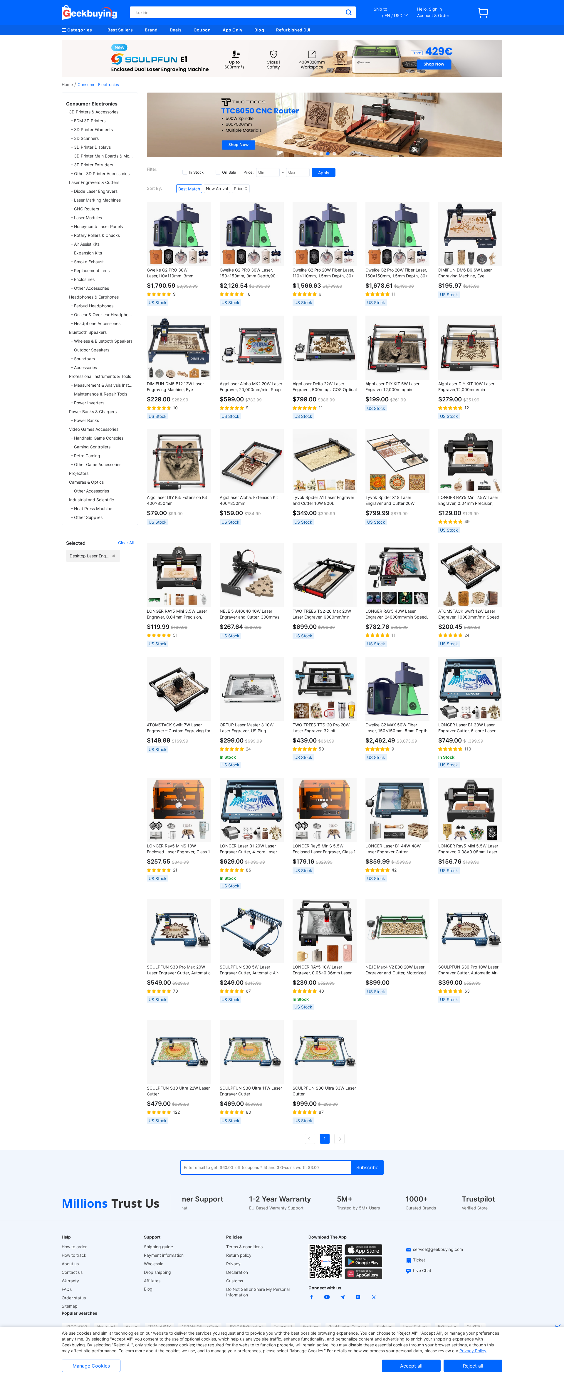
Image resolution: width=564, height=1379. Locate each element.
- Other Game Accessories (96, 464)
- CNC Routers (85, 208)
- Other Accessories (90, 288)
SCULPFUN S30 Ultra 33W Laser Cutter (324, 1090)
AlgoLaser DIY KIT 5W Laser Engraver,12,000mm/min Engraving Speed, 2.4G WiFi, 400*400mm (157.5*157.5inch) (395, 387)
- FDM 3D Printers (88, 120)
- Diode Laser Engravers (94, 191)
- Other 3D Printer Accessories (100, 173)
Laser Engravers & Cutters (94, 182)
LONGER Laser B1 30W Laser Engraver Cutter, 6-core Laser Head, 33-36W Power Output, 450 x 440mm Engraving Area (467, 728)
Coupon (202, 29)
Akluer (131, 1326)
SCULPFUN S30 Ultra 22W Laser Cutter (178, 1090)
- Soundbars (83, 358)
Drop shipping (157, 1272)
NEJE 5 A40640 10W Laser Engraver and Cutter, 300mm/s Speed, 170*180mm (249, 614)
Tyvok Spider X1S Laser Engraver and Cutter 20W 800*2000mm (389, 500)
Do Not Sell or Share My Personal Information (258, 1292)
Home (67, 84)
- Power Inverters (87, 402)
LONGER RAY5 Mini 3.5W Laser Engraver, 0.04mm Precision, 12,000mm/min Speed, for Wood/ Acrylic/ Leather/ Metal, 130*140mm (179, 614)
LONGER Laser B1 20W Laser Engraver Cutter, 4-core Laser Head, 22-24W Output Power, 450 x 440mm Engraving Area (249, 849)
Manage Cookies (91, 1366)
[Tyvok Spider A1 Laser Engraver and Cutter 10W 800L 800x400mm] (325, 461)
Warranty (70, 1280)
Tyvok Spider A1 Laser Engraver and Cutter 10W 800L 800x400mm (323, 500)
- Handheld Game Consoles (97, 437)
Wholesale (153, 1263)
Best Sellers (120, 29)
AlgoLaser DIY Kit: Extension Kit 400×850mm (177, 500)
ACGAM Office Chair (200, 1326)
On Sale (229, 172)
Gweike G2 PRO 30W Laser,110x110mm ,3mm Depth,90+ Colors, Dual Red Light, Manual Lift (174, 273)
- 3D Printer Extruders (92, 164)
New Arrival (217, 188)
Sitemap (70, 1305)
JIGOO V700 (76, 1326)
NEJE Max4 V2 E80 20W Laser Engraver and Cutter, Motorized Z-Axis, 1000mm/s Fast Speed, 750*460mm (395, 970)
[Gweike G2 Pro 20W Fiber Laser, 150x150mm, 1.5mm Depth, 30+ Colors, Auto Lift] (397, 234)
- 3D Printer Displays (91, 147)
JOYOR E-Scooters (246, 1326)
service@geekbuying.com (438, 1249)
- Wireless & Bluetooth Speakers (101, 341)
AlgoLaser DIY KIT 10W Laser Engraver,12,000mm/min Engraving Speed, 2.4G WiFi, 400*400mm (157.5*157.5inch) (468, 387)
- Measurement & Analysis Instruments (102, 385)
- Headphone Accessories (95, 323)
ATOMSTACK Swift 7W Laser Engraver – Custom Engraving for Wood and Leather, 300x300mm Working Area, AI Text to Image (178, 728)
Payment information (164, 1255)
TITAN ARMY (159, 1326)
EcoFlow (310, 1326)
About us (70, 1263)
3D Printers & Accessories (93, 111)
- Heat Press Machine (91, 508)
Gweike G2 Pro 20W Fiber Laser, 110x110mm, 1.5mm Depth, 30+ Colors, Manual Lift (323, 273)
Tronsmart (283, 1326)
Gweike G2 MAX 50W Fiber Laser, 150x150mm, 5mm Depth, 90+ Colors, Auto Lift (397, 728)
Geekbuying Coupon (347, 1326)
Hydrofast (106, 1326)
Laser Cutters (415, 1326)
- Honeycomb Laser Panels (97, 226)
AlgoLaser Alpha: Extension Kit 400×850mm (249, 500)
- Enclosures (83, 279)
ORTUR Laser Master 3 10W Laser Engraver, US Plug (246, 727)
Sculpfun (384, 1326)
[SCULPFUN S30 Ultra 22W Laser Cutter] (179, 1052)
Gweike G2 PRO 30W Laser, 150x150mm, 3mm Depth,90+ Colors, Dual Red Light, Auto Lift (250, 273)
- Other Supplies (87, 517)
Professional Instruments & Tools (100, 376)
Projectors (78, 473)
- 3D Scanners (85, 138)
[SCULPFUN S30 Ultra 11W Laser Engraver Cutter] (252, 1052)
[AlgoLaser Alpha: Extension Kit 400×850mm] (252, 461)
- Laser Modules (86, 217)
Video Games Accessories (93, 429)
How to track (74, 1255)
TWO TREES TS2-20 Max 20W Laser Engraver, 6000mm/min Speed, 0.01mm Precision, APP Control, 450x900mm (322, 614)
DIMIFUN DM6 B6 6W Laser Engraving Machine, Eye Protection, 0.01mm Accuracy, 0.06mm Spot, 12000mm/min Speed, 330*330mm (467, 273)
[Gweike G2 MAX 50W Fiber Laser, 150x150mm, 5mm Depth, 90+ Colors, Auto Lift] (397, 689)
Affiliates (152, 1280)
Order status (74, 1297)
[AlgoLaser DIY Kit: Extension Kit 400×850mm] (179, 461)
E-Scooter (447, 1326)
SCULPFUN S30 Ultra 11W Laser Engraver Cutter (251, 1090)
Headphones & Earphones (94, 296)
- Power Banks (85, 420)
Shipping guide (158, 1246)
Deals (176, 29)
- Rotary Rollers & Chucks (95, 235)
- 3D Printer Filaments (92, 129)
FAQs (67, 1289)
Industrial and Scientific (91, 499)
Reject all (473, 1366)
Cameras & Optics (86, 482)
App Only (232, 29)
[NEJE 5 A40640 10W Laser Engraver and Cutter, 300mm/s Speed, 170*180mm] (252, 575)
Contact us (72, 1272)
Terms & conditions (244, 1246)
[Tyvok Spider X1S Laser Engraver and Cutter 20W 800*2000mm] (397, 461)
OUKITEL (475, 1326)
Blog (259, 29)
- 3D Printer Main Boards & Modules (102, 155)
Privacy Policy (472, 1350)
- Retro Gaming (85, 455)
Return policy (238, 1255)
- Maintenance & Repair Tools (99, 393)
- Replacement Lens (90, 270)
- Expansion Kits (86, 252)
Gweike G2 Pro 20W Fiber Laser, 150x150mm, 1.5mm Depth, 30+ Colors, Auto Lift (396, 273)
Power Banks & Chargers (93, 411)
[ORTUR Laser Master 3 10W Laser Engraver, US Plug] (252, 689)
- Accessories (84, 367)
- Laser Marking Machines (96, 199)
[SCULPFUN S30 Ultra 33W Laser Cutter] (325, 1052)
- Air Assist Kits (85, 244)
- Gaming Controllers (90, 446)
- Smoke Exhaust (87, 261)
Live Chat (422, 1270)
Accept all (411, 1366)
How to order (74, 1246)
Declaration (237, 1272)
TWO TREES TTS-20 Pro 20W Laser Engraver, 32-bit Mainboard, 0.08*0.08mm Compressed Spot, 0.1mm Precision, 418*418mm (321, 728)
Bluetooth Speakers (88, 332)
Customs (234, 1280)
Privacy (233, 1263)
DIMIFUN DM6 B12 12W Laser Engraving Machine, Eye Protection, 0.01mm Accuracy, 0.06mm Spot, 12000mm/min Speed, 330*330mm (176, 387)
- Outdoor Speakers (90, 349)
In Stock (196, 172)
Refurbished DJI (293, 29)
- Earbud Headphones (92, 305)
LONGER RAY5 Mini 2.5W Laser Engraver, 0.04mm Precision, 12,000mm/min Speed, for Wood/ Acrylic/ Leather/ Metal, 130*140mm (470, 500)
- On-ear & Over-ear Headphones (102, 314)
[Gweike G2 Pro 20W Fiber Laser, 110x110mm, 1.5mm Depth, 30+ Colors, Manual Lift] (325, 234)
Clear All (126, 542)
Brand (151, 29)
